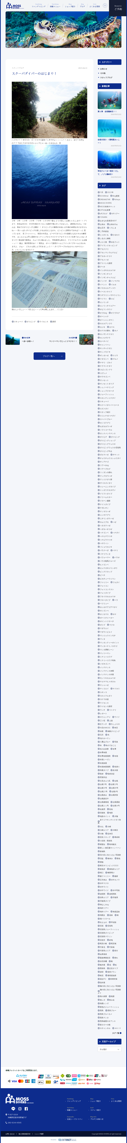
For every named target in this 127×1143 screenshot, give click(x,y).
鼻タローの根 (105, 1025)
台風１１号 (104, 806)
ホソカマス (104, 614)
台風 (116, 781)
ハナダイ (116, 533)
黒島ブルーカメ (106, 1014)
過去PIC (103, 979)
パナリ (115, 550)
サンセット (104, 380)
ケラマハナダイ (106, 366)
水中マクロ (104, 883)
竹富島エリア (105, 950)
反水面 (115, 770)
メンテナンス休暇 (107, 671)
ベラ (116, 600)
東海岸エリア (114, 869)
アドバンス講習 (106, 263)
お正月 (102, 228)
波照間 (102, 894)
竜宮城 (113, 943)
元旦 (101, 735)
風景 (112, 996)
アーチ (102, 267)
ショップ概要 (39, 1134)
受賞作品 (103, 777)
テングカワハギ (106, 476)
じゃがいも (104, 235)
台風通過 (116, 802)
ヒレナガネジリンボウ (108, 568)
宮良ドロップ (105, 837)
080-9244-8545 (14, 1123)
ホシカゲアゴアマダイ (108, 607)
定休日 (110, 834)
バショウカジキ (106, 547)
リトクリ (112, 710)
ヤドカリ (116, 688)
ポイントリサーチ (107, 621)
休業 (101, 731)
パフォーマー (105, 557)
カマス (111, 327)
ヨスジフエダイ (106, 696)
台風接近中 (104, 798)
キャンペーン (105, 345)
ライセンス (44, 321)
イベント (103, 284)
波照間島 (112, 894)
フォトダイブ (105, 593)
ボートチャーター (107, 618)
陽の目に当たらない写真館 (110, 986)
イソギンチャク (106, 274)
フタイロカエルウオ (108, 596)
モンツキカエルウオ (108, 678)
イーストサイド (106, 291)
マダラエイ (104, 628)
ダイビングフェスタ (108, 444)
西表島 (102, 968)
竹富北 (102, 947)
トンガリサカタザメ (108, 490)
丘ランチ (103, 724)
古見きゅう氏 (105, 781)
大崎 (109, 826)
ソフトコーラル (106, 430)
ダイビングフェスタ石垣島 (110, 447)
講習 (54, 321)
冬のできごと (111, 745)
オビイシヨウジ (106, 309)
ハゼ (114, 522)
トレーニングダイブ (108, 487)
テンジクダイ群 (106, 479)
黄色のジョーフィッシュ (109, 1007)
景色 (118, 858)
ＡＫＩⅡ (117, 1028)
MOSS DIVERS (106, 203)
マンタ (102, 639)
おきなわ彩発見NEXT (108, 221)
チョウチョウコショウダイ (110, 458)
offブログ (103, 214)
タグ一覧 (115, 1033)
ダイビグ (103, 437)
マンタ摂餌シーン (107, 650)
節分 (116, 950)
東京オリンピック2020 (109, 865)
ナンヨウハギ (105, 511)
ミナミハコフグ (106, 657)
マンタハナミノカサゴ (108, 646)
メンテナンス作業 (107, 674)
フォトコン (104, 586)
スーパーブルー (106, 419)
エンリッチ (104, 302)
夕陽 (116, 816)
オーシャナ (104, 316)
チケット (116, 455)
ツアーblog (104, 465)
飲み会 (111, 1000)
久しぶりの (115, 724)
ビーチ (102, 575)
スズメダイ (104, 409)
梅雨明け (111, 872)
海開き (102, 915)
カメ (116, 330)
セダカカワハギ (106, 426)
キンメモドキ (105, 352)
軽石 (101, 975)
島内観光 (112, 844)
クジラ (115, 355)
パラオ (117, 557)
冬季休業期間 (105, 756)
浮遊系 (115, 897)
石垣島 (110, 926)
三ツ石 (102, 720)
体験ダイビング (114, 731)
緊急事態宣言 (105, 958)
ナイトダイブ (105, 504)
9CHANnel (104, 196)
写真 (116, 742)
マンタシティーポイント (109, 642)
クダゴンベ (104, 359)
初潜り (117, 767)
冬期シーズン (105, 759)
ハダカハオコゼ (106, 529)
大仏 (101, 826)
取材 (101, 774)
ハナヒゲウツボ (106, 536)
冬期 (116, 756)
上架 (111, 720)
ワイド (117, 717)
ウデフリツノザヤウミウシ (110, 295)
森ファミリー (105, 876)
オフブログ (115, 313)
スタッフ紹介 (105, 412)
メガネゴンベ (105, 664)
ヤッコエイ (104, 688)
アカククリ (104, 249)
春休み (110, 858)
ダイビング (31, 321)
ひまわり (116, 235)
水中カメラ (115, 880)
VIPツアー (115, 214)
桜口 (101, 872)
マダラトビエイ (106, 632)
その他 (102, 73)
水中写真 (116, 890)
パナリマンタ (105, 554)
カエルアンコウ (106, 323)
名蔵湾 (102, 809)
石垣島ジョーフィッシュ (109, 929)
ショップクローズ (107, 391)
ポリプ (102, 625)
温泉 (111, 915)
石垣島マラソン (106, 936)
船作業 (102, 965)
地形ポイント (105, 816)
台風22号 (103, 791)
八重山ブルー (105, 742)
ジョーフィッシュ (107, 394)
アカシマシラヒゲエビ (108, 252)
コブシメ (103, 373)
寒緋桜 (117, 837)
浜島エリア (104, 897)
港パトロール (105, 919)
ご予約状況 (104, 231)
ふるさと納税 (105, 238)
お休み (102, 224)
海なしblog (104, 904)
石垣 (101, 926)
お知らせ (103, 69)
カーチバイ (104, 341)
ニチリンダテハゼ (107, 518)
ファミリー (104, 582)
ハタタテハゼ (105, 525)
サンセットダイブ (107, 384)
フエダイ (116, 582)
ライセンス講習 (106, 706)
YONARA (103, 217)
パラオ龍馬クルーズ (108, 561)
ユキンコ (103, 692)
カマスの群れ (105, 330)
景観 (101, 862)
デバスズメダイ (106, 483)
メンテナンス (105, 667)
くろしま (112, 228)
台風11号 (103, 784)
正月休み (103, 880)
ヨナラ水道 (104, 699)
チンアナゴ (104, 462)
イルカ (113, 284)
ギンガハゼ (104, 355)
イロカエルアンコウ (108, 288)
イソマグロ (115, 281)
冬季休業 (103, 752)
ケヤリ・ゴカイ (106, 362)
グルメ (115, 359)
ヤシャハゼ (104, 685)
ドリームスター (106, 497)
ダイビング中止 (106, 451)
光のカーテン (105, 738)
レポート (103, 713)
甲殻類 (113, 922)
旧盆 (101, 858)
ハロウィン (104, 543)
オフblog (103, 313)
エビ (112, 299)
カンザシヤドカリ (107, 334)
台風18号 (114, 788)
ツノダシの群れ (106, 472)
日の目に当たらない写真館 (110, 855)
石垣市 (102, 940)
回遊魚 (102, 813)
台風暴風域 (104, 802)
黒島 (101, 1010)
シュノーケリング (107, 387)
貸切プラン (112, 972)
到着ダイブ (104, 770)
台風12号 (114, 784)
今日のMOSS (105, 728)
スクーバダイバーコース (109, 405)
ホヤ (114, 614)
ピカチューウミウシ (108, 579)
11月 (101, 192)
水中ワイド (104, 890)
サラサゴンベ (105, 377)
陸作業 (102, 982)
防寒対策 (113, 979)
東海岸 (102, 869)
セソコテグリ (105, 423)
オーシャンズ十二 (107, 320)
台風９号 (116, 806)
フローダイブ (105, 600)
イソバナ (103, 281)
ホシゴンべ (104, 611)
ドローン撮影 (105, 501)
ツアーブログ (105, 469)
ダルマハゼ (104, 455)
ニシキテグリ (105, 515)
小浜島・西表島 (106, 841)
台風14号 (103, 788)
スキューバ (18, 321)
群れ (116, 958)
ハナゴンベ (104, 533)
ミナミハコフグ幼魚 (108, 660)
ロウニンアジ (105, 717)
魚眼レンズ (104, 1003)
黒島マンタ (104, 1018)
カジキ (102, 327)
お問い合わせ (10, 1134)
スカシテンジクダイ (108, 398)
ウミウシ (103, 299)
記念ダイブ (113, 968)
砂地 (111, 940)
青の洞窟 (103, 996)
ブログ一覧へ (49, 356)
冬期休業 (103, 763)
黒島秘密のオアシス (108, 1021)
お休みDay (113, 224)
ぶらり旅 (103, 242)
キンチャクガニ (106, 348)
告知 (111, 809)
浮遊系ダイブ (105, 901)
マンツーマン (105, 653)
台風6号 (114, 791)
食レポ (102, 1000)
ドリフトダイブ (106, 494)
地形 (111, 813)
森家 (116, 876)
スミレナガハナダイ (108, 416)
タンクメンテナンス (108, 433)
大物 (101, 834)
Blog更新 (115, 196)
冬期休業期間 (105, 767)
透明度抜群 (112, 975)
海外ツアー (104, 908)
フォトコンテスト (107, 589)
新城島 (102, 851)
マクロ (111, 625)
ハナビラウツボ (106, 540)
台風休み (103, 795)
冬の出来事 (104, 749)
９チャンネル (105, 1028)
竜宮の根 (103, 943)
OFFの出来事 (105, 210)
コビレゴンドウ (106, 369)
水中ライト (104, 887)
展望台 (102, 844)
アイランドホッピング (108, 245)
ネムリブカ (104, 522)
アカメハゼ (104, 260)
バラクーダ (104, 550)
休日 (116, 728)
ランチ (102, 710)
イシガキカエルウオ (108, 270)
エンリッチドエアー (108, 306)
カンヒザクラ (105, 338)
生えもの (103, 922)
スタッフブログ (106, 77)
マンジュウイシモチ (108, 635)
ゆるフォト (115, 242)
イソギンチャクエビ (108, 277)
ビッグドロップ (106, 572)
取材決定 (111, 774)
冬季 (114, 749)
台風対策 (114, 795)
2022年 (110, 192)
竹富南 (111, 947)
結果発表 (103, 954)
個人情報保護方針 (25, 1134)
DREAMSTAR (105, 199)
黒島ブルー (112, 1010)
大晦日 (115, 830)
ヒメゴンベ (104, 565)
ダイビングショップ (108, 440)
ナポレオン (104, 508)
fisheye (117, 199)
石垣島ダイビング (107, 933)
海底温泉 (116, 912)
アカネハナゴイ (106, 256)
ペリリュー (104, 603)
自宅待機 (103, 961)
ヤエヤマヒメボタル (108, 681)
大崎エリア (104, 830)
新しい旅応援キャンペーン (110, 848)
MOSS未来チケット (107, 206)
